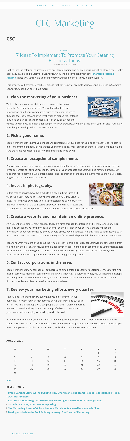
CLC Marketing (65, 23)
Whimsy (16, 433)
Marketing (65, 50)
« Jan (9, 379)
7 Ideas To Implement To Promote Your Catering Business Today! (65, 58)
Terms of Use (83, 5)
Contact (41, 5)
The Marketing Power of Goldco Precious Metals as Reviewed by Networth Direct (54, 408)
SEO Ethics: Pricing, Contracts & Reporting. (32, 404)
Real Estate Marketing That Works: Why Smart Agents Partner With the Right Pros (55, 400)
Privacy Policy (61, 5)
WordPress (27, 433)
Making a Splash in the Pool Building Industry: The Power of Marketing (48, 412)
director (73, 64)
